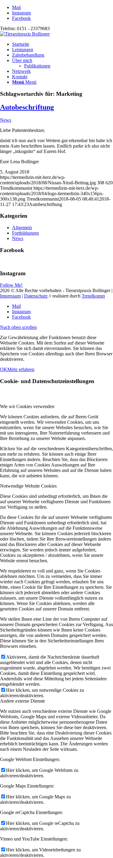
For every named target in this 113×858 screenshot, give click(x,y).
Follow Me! (11, 285)
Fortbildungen (25, 233)
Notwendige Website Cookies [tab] (28, 485)
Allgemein (22, 227)
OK (3, 369)
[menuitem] (62, 44)
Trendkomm (93, 295)
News (5, 120)
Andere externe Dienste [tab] (22, 701)
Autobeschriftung (27, 107)
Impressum (10, 295)
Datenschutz (36, 295)
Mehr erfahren (20, 369)
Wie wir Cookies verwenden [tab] (27, 406)
